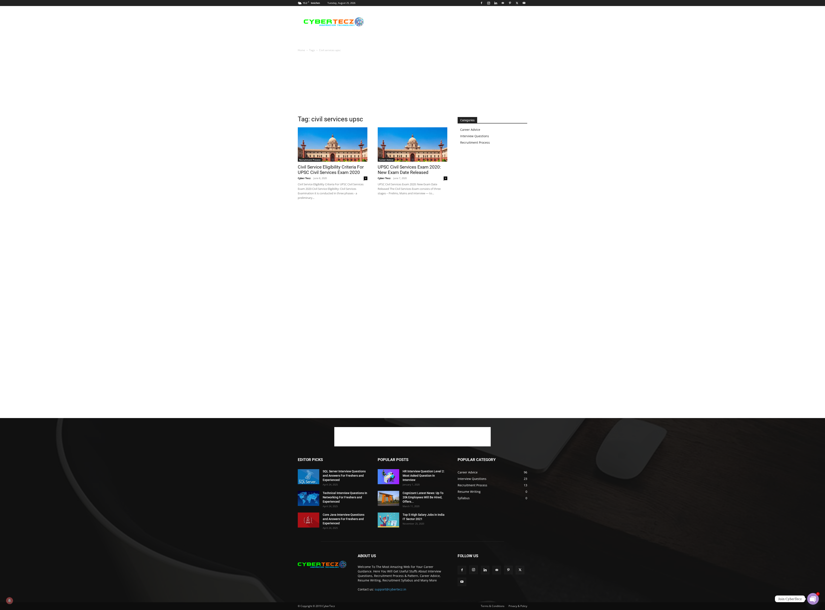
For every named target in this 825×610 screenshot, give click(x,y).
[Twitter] (517, 3)
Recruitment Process (310, 159)
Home (301, 50)
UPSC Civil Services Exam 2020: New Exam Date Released (409, 169)
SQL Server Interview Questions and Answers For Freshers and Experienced (344, 476)
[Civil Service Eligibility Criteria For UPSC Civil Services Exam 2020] (332, 144)
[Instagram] (488, 3)
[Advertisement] (449, 21)
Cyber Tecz (304, 178)
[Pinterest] (510, 3)
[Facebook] (481, 3)
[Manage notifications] (9, 600)
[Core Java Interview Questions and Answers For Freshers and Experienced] (308, 520)
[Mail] (503, 3)
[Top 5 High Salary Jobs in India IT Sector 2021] (388, 520)
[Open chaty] (813, 599)
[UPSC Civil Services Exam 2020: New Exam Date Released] (412, 144)
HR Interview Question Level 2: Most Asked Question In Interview (424, 476)
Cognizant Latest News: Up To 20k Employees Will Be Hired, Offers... (423, 497)
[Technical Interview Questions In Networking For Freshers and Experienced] (308, 498)
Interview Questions (474, 136)
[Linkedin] (495, 3)
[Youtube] (524, 3)
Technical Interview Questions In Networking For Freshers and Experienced (345, 497)
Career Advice (386, 159)
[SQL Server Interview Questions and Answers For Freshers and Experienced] (308, 476)
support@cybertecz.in (390, 589)
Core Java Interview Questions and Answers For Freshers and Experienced (343, 519)
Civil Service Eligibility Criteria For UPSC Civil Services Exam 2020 (331, 169)
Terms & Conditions (492, 606)
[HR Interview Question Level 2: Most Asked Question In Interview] (388, 476)
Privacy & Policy (518, 606)
